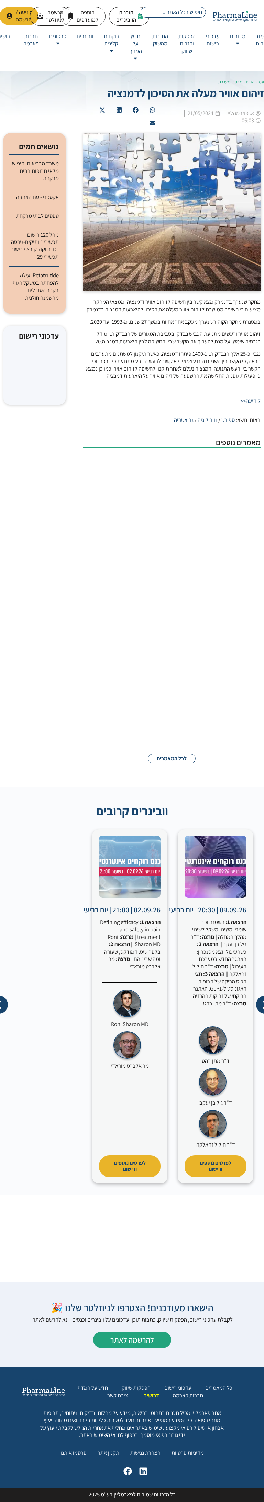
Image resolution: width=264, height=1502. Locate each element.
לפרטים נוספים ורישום (215, 1165)
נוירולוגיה (207, 420)
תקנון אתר (108, 1453)
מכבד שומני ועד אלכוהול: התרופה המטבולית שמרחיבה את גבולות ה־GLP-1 (138, 464)
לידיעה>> (250, 400)
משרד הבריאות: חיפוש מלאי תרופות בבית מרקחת (35, 171)
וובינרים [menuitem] (85, 36)
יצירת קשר (118, 1395)
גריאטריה (184, 420)
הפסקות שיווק (136, 1387)
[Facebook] (126, 1473)
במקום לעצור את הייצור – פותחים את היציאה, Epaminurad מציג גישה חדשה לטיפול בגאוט (137, 537)
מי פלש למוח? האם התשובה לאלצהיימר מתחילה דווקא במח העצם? (143, 683)
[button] (152, 110)
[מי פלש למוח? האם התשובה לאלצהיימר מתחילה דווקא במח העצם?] (226, 693)
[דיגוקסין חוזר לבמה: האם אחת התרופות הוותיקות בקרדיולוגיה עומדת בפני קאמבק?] (226, 620)
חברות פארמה (188, 1395)
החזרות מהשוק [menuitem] (160, 39)
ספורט (228, 420)
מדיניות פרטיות (188, 1453)
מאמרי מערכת (230, 82)
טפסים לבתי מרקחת (37, 215)
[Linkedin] (141, 1473)
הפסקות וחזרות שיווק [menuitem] (187, 43)
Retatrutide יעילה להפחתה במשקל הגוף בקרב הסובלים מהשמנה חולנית (36, 286)
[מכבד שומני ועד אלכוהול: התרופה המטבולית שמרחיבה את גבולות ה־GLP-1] (226, 474)
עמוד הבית (255, 82)
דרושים (151, 1395)
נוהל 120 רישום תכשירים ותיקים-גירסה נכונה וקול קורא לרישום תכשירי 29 (34, 245)
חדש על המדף (93, 1387)
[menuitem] (238, 40)
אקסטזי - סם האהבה (37, 197)
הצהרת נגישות (145, 1453)
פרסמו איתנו (73, 1453)
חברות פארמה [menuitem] (31, 39)
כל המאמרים (218, 1387)
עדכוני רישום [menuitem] (213, 39)
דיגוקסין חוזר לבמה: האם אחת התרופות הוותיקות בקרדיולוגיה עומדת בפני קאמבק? (140, 610)
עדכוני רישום (177, 1387)
